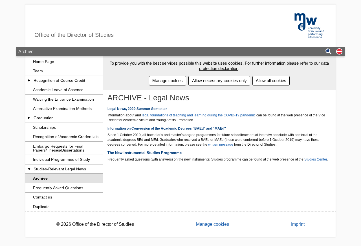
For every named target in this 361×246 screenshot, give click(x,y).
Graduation (44, 118)
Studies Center (315, 159)
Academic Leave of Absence (58, 89)
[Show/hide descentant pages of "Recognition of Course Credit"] (29, 80)
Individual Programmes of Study (61, 159)
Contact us (42, 197)
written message (220, 144)
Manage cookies (167, 80)
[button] (339, 51)
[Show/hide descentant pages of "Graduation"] (29, 117)
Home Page (43, 61)
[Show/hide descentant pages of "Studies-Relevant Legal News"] (29, 168)
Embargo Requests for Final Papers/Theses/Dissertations (58, 148)
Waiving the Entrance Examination (63, 99)
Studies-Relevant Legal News (60, 169)
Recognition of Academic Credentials (65, 136)
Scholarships (44, 127)
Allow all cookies (271, 80)
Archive (40, 178)
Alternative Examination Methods (62, 108)
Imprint (298, 224)
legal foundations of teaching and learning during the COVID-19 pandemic (199, 115)
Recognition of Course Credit (59, 80)
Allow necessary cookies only (219, 80)
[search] (328, 51)
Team (38, 71)
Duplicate (41, 206)
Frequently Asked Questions (58, 188)
